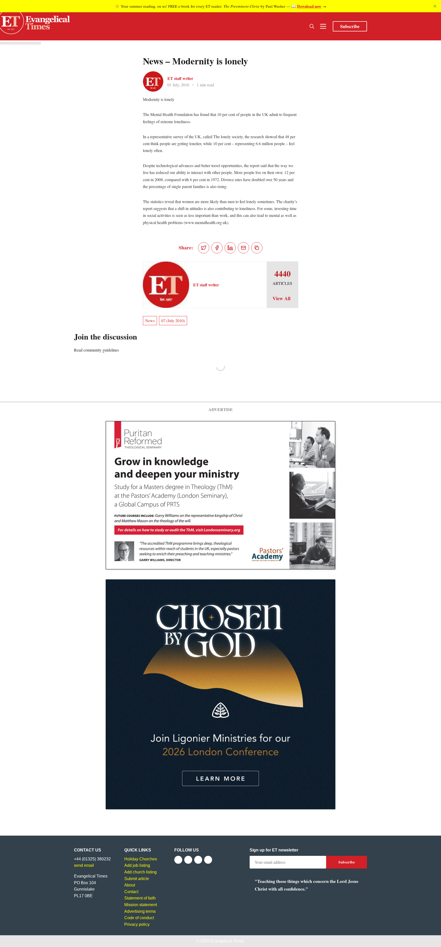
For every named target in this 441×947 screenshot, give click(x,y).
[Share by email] (243, 247)
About (129, 885)
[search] (312, 26)
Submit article (136, 878)
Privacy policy (137, 924)
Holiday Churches (140, 859)
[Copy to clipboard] (256, 247)
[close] (435, 6)
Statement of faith (140, 898)
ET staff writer (180, 78)
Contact (131, 892)
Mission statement (140, 905)
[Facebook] (178, 860)
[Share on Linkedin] (230, 247)
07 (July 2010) (173, 320)
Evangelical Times (227, 941)
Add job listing (137, 865)
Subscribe (350, 26)
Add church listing (140, 872)
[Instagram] (198, 860)
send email (84, 865)
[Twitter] (188, 860)
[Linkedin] (208, 860)
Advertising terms (140, 911)
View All (281, 298)
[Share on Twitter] (203, 247)
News (150, 320)
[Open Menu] (323, 26)
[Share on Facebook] (217, 247)
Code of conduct (139, 918)
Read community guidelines (96, 350)
